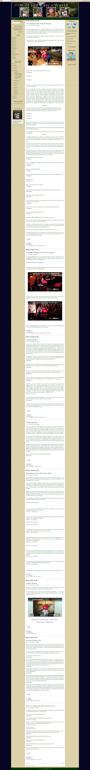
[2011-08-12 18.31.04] (31, 728)
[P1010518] (29, 715)
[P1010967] (29, 373)
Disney (13, 42)
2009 (14, 97)
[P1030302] (45, 80)
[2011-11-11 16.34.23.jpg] (45, 524)
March (15, 92)
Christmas (13, 48)
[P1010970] (29, 367)
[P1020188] (45, 118)
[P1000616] (45, 171)
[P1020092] (45, 197)
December (16, 72)
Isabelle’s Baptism (31, 583)
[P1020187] (45, 116)
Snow (13, 51)
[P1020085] (45, 203)
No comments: (29, 244)
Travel (13, 50)
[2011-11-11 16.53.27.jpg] (45, 542)
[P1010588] (29, 657)
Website (13, 52)
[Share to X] (29, 243)
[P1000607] (45, 176)
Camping (13, 47)
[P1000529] (45, 105)
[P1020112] (45, 186)
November (16, 80)
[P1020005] (29, 400)
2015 (14, 63)
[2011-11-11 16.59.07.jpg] (45, 512)
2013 (14, 67)
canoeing (13, 58)
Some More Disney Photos (70, 41)
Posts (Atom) (32, 765)
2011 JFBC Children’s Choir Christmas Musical (18, 77)
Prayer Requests (15, 54)
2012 (14, 68)
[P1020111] (45, 134)
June (15, 87)
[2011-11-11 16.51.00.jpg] (45, 532)
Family (13, 37)
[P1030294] (45, 76)
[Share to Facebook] (30, 243)
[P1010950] (45, 456)
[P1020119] (45, 165)
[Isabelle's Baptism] (36, 619)
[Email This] (26, 243)
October (15, 82)
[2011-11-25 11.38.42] (31, 393)
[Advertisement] (71, 69)
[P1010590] (29, 673)
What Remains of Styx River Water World (38, 473)
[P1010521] (29, 741)
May (15, 89)
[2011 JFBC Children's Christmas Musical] (45, 262)
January (15, 94)
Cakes (13, 41)
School (13, 44)
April (15, 90)
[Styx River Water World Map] (45, 502)
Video (13, 40)
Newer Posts (27, 763)
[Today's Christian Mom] (71, 52)
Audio (13, 55)
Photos (13, 38)
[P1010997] (29, 380)
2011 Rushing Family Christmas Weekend (18, 74)
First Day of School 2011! (34, 640)
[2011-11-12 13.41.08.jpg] (45, 522)
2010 (14, 96)
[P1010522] (29, 737)
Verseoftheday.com (20, 32)
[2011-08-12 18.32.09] (31, 719)
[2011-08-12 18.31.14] (31, 724)
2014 (14, 65)
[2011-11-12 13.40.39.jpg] (45, 520)
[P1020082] (45, 208)
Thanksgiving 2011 (32, 339)
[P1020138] (45, 159)
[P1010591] (29, 666)
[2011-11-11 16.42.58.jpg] (45, 556)
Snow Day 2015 (68, 43)
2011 (14, 70)
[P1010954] (29, 360)
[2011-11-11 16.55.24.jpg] (45, 546)
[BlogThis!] (28, 243)
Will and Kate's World (47, 768)
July (15, 85)
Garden (13, 57)
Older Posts (62, 763)
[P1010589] (29, 682)
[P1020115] (45, 181)
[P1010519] (29, 745)
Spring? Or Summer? (69, 38)
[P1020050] (45, 72)
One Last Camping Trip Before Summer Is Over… (41, 705)
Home (13, 19)
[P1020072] (45, 214)
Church (13, 45)
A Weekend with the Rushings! (71, 36)
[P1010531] (29, 733)
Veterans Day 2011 (31, 422)
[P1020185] (45, 114)
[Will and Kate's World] (17, 119)
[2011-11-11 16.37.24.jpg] (45, 564)
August (15, 83)
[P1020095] (45, 191)
